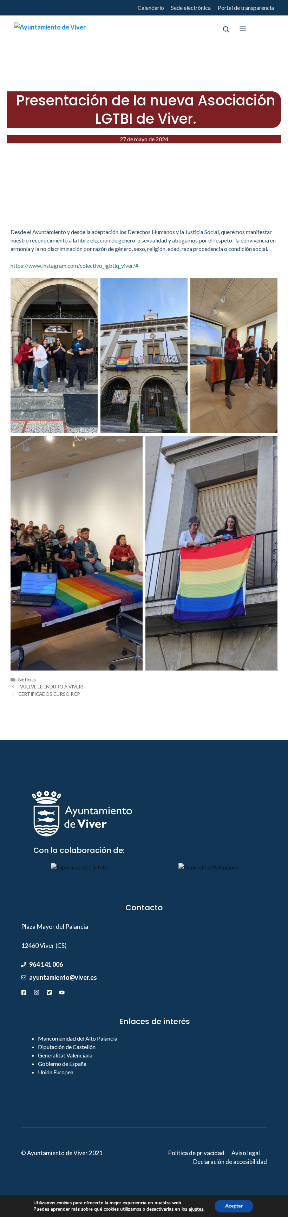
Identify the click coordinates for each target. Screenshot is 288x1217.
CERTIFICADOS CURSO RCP (49, 694)
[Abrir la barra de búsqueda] (226, 29)
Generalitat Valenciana (65, 1055)
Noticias (27, 679)
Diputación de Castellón (67, 1046)
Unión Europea (55, 1072)
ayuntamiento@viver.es (63, 977)
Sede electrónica (191, 7)
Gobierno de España (62, 1063)
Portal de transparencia (246, 7)
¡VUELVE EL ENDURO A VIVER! (51, 687)
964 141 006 (46, 964)
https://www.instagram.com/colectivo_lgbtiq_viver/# (74, 265)
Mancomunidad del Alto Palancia (77, 1038)
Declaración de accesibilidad (230, 1161)
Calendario (151, 7)
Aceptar (234, 1206)
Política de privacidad (196, 1153)
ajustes (196, 1209)
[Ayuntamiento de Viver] (50, 29)
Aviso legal (245, 1153)
